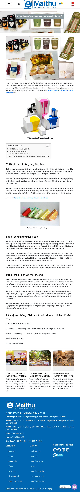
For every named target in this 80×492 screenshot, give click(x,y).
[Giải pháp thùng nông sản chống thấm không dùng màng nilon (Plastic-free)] (40, 358)
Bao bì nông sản (37, 461)
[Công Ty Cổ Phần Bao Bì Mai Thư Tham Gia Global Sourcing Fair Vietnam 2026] (16, 357)
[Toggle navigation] (8, 4)
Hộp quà (34, 456)
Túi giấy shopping (37, 476)
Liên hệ (10, 466)
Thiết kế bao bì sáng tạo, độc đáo (19, 149)
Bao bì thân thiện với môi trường (19, 154)
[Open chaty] (74, 487)
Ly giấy (33, 466)
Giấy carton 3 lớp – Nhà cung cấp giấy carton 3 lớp (31, 198)
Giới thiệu (11, 451)
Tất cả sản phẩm (14, 476)
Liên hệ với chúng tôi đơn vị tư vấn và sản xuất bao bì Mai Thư (29, 156)
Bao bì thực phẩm (37, 471)
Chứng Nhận (12, 461)
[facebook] (55, 449)
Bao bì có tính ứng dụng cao (18, 151)
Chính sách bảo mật (15, 481)
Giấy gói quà (35, 451)
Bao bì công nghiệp (38, 481)
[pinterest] (59, 449)
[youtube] (67, 449)
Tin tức (10, 456)
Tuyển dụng (12, 471)
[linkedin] (63, 449)
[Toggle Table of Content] (46, 146)
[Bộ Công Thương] (63, 454)
